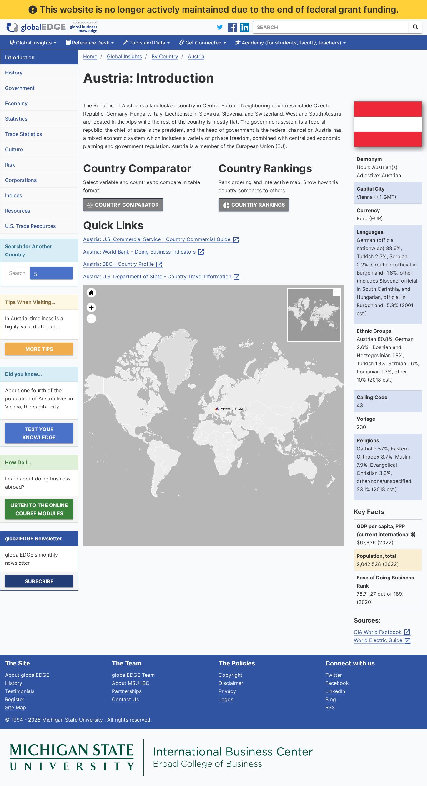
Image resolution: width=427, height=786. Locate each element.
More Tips (39, 349)
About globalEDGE (27, 675)
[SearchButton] (415, 27)
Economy (16, 103)
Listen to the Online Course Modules (39, 509)
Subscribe (39, 581)
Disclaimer (231, 683)
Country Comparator (126, 205)
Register (14, 699)
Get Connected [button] (203, 42)
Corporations (21, 180)
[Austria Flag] (388, 124)
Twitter (333, 675)
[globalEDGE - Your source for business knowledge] (52, 27)
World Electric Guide (382, 640)
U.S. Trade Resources (30, 226)
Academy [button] (290, 42)
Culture (14, 149)
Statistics (16, 119)
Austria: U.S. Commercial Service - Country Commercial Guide (161, 239)
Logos (226, 699)
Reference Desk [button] (91, 42)
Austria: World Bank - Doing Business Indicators (144, 252)
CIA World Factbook (382, 632)
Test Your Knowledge (39, 433)
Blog (330, 699)
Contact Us (125, 699)
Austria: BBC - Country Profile (123, 264)
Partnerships (127, 691)
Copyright (230, 675)
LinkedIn (335, 691)
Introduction (20, 57)
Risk (10, 165)
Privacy (227, 691)
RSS (330, 707)
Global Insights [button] (34, 42)
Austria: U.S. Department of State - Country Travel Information (161, 276)
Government (20, 88)
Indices (13, 195)
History (14, 72)
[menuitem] (245, 430)
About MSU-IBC (130, 683)
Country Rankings (254, 205)
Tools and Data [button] (147, 42)
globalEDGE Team (133, 675)
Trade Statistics (23, 134)
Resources (17, 211)
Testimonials (19, 691)
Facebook (337, 683)
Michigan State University (73, 720)
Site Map (15, 707)
